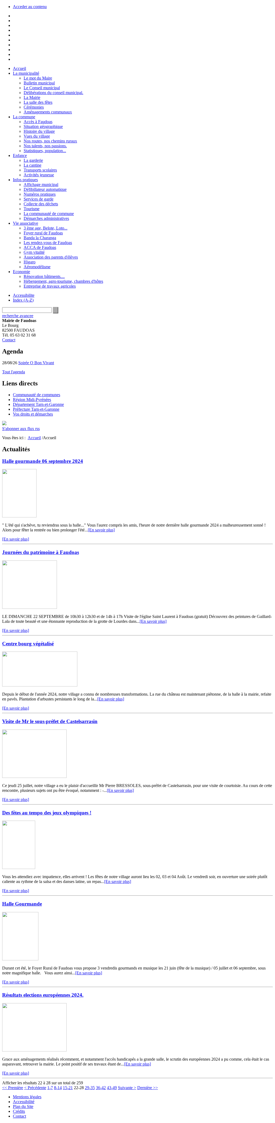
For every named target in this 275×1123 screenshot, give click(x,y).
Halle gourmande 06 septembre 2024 (42, 461)
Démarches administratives (46, 218)
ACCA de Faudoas (40, 247)
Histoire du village (39, 131)
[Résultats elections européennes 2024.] (34, 1050)
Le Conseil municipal (42, 87)
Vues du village (37, 136)
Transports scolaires (40, 170)
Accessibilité (23, 1101)
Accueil (19, 68)
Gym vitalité (34, 252)
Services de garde (38, 199)
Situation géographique (43, 126)
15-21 (68, 1087)
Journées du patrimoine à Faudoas (40, 552)
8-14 (58, 1087)
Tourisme (31, 208)
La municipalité (26, 73)
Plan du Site (23, 1106)
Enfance (20, 155)
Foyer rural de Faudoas (43, 233)
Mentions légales (27, 1097)
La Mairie (32, 97)
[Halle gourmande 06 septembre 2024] (19, 516)
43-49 (112, 1087)
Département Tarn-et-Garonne (38, 404)
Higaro (29, 262)
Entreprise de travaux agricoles (50, 286)
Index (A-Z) (23, 300)
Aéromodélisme (37, 266)
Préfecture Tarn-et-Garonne (36, 409)
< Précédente (35, 1087)
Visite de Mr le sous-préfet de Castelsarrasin (49, 721)
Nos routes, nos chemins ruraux (50, 141)
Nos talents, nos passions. (45, 146)
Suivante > (127, 1087)
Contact (8, 340)
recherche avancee (17, 315)
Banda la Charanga (40, 237)
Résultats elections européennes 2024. (43, 995)
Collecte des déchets (41, 204)
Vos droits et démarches (33, 414)
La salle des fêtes (38, 102)
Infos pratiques (25, 179)
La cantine (32, 165)
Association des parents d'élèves (51, 257)
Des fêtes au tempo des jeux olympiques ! (46, 813)
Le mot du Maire (38, 78)
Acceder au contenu (30, 6)
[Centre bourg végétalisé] (39, 685)
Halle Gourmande (22, 904)
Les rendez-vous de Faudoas (48, 242)
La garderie (33, 160)
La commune (24, 117)
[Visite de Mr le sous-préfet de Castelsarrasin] (34, 776)
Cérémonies (34, 107)
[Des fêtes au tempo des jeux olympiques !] (18, 867)
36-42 (101, 1087)
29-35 (90, 1087)
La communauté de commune (49, 213)
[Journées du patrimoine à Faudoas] (29, 607)
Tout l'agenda (13, 372)
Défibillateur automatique (45, 189)
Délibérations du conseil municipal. (53, 92)
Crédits (19, 1111)
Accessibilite (23, 295)
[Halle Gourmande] (20, 959)
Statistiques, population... (45, 150)
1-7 (50, 1087)
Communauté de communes (36, 394)
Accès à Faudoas (38, 121)
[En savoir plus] (101, 530)
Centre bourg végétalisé (28, 643)
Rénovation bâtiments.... (44, 276)
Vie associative (25, 223)
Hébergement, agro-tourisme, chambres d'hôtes (63, 281)
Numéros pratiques (40, 194)
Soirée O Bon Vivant (36, 362)
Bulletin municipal (39, 83)
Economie (21, 271)
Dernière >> (147, 1087)
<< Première (12, 1087)
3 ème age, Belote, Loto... (45, 228)
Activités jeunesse (39, 175)
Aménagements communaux (48, 112)
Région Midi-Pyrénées (32, 399)
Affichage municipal (41, 184)
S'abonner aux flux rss (21, 428)
